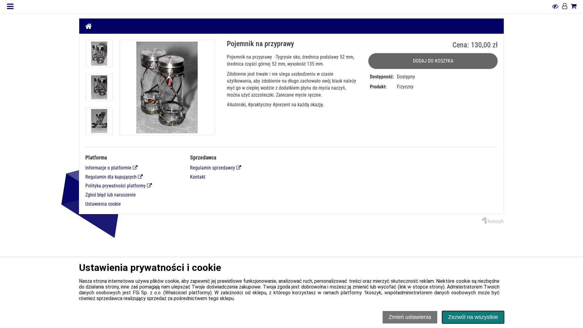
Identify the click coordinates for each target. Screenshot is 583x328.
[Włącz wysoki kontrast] (555, 6)
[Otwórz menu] (10, 6)
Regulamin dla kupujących (111, 177)
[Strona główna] (88, 26)
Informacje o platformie (109, 168)
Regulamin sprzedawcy (213, 168)
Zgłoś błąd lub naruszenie (110, 195)
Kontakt (197, 177)
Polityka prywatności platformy (116, 186)
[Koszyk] (573, 6)
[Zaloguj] (564, 6)
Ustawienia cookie (103, 204)
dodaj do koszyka (433, 61)
